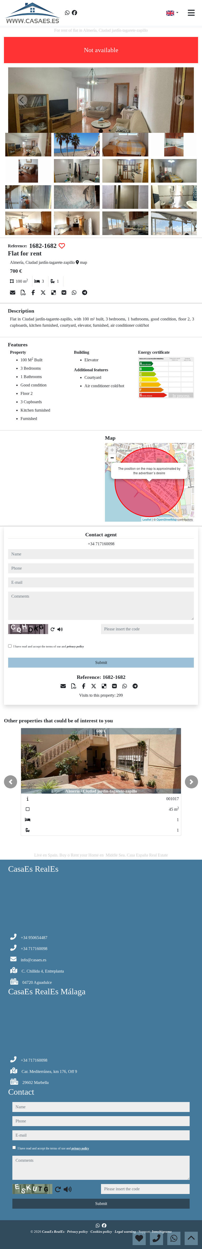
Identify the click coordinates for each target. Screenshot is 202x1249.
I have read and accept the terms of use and (48, 646)
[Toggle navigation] (191, 13)
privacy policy (75, 646)
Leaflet (147, 519)
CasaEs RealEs (53, 1232)
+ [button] (112, 450)
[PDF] (24, 293)
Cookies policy (101, 1232)
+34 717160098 (101, 544)
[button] (10, 781)
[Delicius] (54, 293)
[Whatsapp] (67, 13)
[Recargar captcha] (52, 629)
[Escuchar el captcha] (60, 629)
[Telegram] (84, 293)
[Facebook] (74, 13)
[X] (44, 293)
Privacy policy (78, 1232)
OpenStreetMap (166, 519)
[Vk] (65, 293)
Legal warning (126, 1232)
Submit (101, 662)
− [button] (112, 458)
